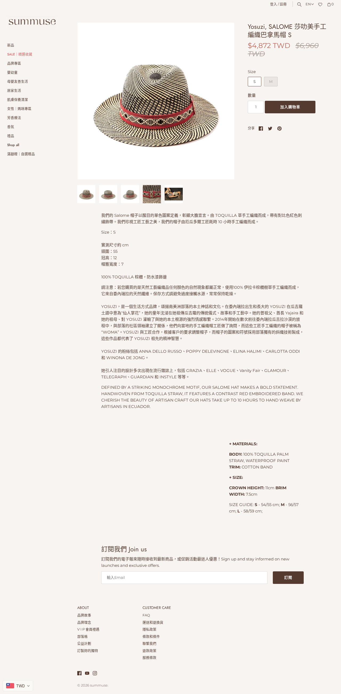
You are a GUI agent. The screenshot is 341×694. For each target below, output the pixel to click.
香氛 (10, 126)
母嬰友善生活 (17, 81)
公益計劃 (84, 643)
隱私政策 (149, 629)
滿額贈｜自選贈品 (21, 154)
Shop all (13, 144)
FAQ (146, 615)
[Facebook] (79, 673)
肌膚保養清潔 (17, 99)
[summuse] (32, 22)
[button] (223, 101)
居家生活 (14, 90)
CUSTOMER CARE (157, 607)
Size (252, 71)
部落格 (82, 637)
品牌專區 (14, 63)
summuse (99, 685)
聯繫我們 (149, 643)
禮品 (10, 135)
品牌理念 (84, 622)
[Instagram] (95, 673)
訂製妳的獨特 (87, 651)
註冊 (283, 4)
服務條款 (149, 658)
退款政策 (149, 651)
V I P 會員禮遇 (88, 629)
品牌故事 (84, 615)
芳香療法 (14, 117)
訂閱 (288, 577)
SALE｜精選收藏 (19, 54)
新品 (10, 45)
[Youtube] (87, 673)
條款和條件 (151, 637)
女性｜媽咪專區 (19, 108)
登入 (273, 4)
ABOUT (83, 607)
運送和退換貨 (153, 622)
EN (308, 4)
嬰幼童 (12, 72)
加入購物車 (290, 107)
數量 (252, 95)
